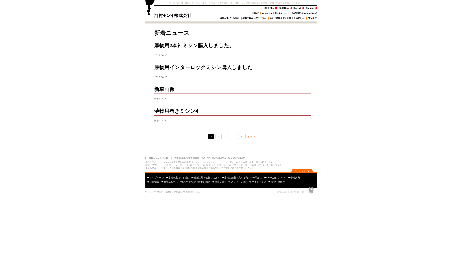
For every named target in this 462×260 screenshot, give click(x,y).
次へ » (251, 136)
